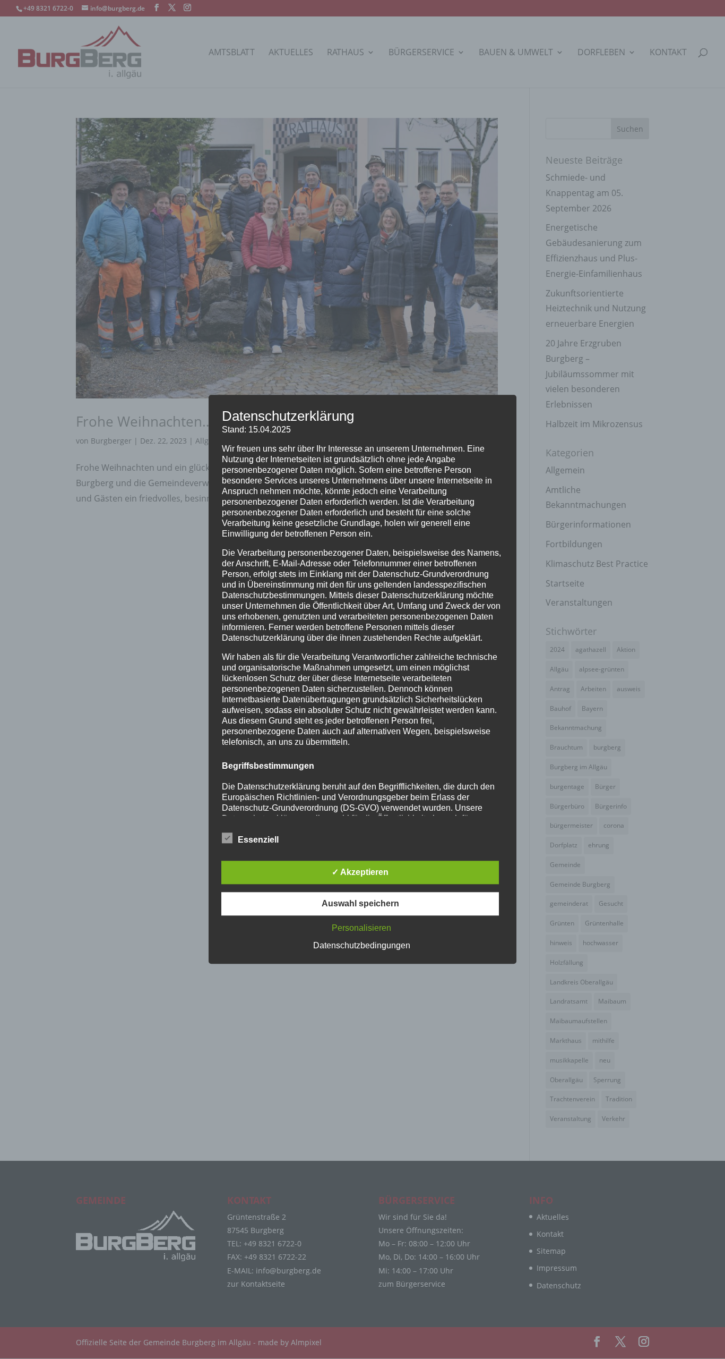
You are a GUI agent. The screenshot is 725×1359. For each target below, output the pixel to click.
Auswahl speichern (360, 903)
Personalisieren (361, 928)
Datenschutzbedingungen (361, 945)
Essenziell (258, 840)
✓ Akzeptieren (360, 872)
